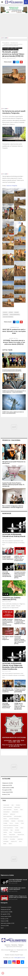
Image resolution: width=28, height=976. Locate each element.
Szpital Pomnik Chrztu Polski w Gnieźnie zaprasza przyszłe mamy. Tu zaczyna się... (13, 484)
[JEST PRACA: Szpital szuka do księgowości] (8, 631)
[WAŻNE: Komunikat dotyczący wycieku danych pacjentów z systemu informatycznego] (8, 614)
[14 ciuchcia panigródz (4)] (8, 273)
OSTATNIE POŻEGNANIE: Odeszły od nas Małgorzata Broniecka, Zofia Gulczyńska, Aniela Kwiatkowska (12, 666)
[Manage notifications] (3, 973)
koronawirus (6, 812)
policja (11, 823)
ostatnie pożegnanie (14, 818)
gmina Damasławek (7, 807)
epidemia (18, 805)
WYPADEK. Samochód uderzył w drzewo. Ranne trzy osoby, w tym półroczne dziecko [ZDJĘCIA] (14, 342)
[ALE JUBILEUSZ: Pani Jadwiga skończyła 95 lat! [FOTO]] (8, 683)
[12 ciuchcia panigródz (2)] (8, 257)
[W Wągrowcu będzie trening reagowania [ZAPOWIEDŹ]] (20, 683)
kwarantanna (15, 812)
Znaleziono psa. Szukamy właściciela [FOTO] (11, 599)
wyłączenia (12, 839)
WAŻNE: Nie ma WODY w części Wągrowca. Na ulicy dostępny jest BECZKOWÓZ (19, 706)
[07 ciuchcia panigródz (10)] (20, 228)
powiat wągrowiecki (14, 314)
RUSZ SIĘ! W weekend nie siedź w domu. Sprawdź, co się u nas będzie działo (14, 331)
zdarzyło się (14, 841)
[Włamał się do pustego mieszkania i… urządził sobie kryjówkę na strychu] (20, 614)
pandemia (13, 821)
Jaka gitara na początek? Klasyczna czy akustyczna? (13, 462)
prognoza (5, 830)
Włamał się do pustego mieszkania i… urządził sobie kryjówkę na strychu (19, 621)
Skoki (10, 832)
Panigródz (5, 314)
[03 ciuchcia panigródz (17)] (20, 201)
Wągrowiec (20, 839)
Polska (17, 823)
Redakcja (4, 58)
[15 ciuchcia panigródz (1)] (20, 280)
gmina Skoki (17, 807)
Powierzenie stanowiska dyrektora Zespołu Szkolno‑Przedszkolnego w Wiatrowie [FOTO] (20, 640)
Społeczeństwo (6, 787)
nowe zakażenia (17, 816)
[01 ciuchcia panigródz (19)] (8, 195)
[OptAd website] (20, 140)
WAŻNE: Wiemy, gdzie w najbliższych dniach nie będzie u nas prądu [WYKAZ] (13, 412)
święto (10, 843)
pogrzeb (5, 823)
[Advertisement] (14, 26)
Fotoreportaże (5, 48)
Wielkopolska (21, 834)
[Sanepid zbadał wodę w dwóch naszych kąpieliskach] (8, 551)
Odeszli (3, 921)
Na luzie (13, 48)
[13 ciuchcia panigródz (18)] (20, 268)
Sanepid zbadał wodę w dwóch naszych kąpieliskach (7, 558)
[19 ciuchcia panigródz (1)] (20, 298)
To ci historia (5, 49)
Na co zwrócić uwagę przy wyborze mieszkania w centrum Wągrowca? (12, 506)
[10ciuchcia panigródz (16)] (8, 245)
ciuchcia (5, 312)
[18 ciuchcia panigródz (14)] (8, 294)
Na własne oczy (19, 48)
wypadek (5, 839)
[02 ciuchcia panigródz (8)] (20, 192)
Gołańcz (16, 312)
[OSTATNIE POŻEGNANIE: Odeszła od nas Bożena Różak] (8, 698)
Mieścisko (5, 814)
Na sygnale (5, 790)
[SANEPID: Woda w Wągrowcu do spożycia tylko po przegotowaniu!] (20, 551)
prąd (11, 830)
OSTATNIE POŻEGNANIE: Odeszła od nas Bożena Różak (6, 705)
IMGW (21, 809)
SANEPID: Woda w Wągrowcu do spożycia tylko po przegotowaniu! (19, 558)
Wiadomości (10, 49)
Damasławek (6, 805)
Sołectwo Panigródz (11, 185)
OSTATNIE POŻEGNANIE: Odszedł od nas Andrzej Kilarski (13, 535)
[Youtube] (18, 962)
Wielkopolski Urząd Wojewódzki (10, 836)
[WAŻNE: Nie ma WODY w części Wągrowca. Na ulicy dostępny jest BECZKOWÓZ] (20, 698)
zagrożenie (5, 841)
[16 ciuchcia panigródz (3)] (8, 285)
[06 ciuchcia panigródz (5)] (8, 227)
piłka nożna (20, 821)
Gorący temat (5, 792)
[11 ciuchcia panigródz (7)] (20, 253)
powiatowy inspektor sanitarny (10, 825)
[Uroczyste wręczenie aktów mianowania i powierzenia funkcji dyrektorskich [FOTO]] (20, 567)
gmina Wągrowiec (7, 809)
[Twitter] (10, 962)
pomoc (22, 823)
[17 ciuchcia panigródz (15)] (20, 289)
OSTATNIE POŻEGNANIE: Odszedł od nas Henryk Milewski (6, 574)
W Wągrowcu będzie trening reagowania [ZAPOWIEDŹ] (20, 690)
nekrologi (12, 814)
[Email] (22, 962)
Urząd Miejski (12, 834)
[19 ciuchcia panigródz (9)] (8, 302)
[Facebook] (5, 962)
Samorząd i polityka (5, 923)
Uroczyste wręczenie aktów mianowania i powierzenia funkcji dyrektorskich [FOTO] (11, 370)
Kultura (10, 48)
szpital (5, 834)
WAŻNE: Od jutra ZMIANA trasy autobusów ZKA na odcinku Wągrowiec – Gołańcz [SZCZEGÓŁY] (14, 391)
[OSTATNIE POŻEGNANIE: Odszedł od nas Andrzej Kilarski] (14, 525)
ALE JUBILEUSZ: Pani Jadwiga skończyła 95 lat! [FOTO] (8, 690)
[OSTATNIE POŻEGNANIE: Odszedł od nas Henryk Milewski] (8, 567)
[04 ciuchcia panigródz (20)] (8, 211)
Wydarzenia (16, 49)
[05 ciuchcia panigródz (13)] (20, 213)
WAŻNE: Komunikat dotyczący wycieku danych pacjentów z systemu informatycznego (7, 622)
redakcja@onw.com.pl (19, 957)
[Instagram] (14, 962)
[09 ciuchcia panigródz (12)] (20, 241)
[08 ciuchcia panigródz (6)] (8, 238)
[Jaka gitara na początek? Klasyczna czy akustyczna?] (14, 452)
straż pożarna (17, 832)
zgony (20, 841)
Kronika (4, 794)
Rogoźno (17, 830)
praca (21, 827)
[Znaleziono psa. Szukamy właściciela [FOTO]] (14, 588)
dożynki (11, 312)
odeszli (5, 818)
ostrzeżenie (6, 821)
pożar (16, 827)
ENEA (13, 805)
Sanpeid (5, 832)
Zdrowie (3, 925)
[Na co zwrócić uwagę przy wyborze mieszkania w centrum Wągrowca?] (14, 496)
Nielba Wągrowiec (7, 816)
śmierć (4, 843)
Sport (2, 928)
